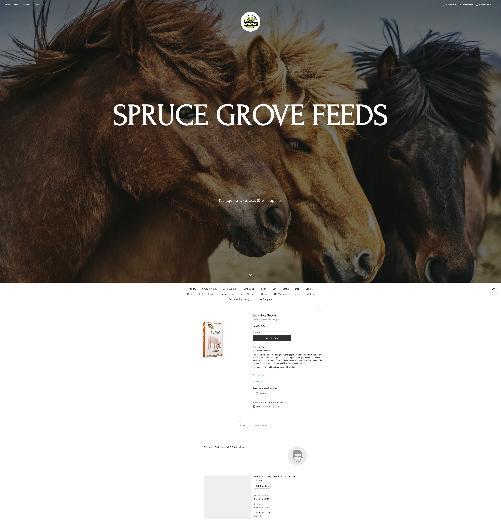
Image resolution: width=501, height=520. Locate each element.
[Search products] (493, 290)
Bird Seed (249, 288)
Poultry (192, 288)
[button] (261, 393)
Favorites (240, 425)
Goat (189, 294)
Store (7, 4)
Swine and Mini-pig (239, 299)
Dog (297, 288)
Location (27, 4)
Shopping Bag (260, 425)
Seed (295, 294)
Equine (309, 288)
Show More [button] (258, 381)
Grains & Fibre (206, 294)
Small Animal (209, 288)
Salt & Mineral (247, 294)
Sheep (264, 294)
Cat (274, 288)
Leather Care (227, 294)
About (16, 4)
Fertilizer (309, 294)
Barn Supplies (230, 288)
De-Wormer (280, 294)
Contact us (39, 4)
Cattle (285, 288)
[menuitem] (318, 308)
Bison (263, 288)
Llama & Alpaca (264, 299)
